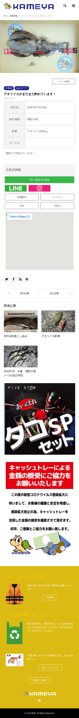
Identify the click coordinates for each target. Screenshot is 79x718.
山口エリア (22, 88)
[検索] (64, 6)
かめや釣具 (31, 713)
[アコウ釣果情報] (57, 293)
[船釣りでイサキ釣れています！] (22, 293)
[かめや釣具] (29, 5)
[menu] (73, 6)
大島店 (8, 88)
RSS (39, 700)
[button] (39, 179)
